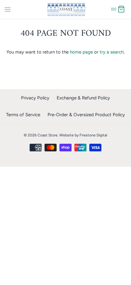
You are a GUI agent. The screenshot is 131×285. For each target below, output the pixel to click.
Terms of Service (23, 114)
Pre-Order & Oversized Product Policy (86, 114)
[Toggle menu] (7, 9)
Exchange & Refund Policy (83, 98)
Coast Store (47, 135)
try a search (112, 52)
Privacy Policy (35, 98)
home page (81, 52)
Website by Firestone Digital (83, 135)
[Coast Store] (65, 9)
